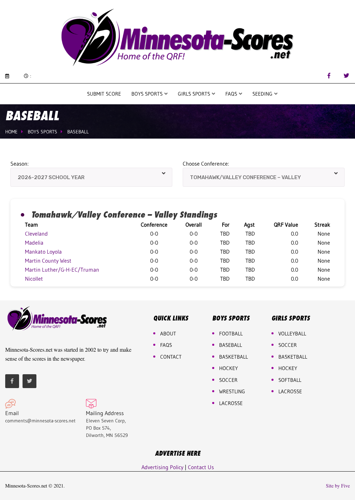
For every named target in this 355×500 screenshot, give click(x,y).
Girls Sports (194, 93)
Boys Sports (147, 93)
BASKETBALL (233, 356)
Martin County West (48, 260)
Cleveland (36, 233)
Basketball (292, 356)
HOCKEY (228, 368)
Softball (289, 380)
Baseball (78, 132)
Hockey (287, 368)
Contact (171, 356)
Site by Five (338, 486)
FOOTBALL (231, 333)
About (168, 333)
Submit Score (104, 93)
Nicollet (34, 278)
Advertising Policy (162, 467)
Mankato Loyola (43, 251)
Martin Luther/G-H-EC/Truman (62, 269)
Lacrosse (231, 403)
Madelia (34, 242)
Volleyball (292, 333)
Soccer (228, 380)
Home (11, 132)
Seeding (263, 93)
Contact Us (201, 467)
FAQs (166, 345)
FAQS (232, 93)
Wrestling (232, 391)
